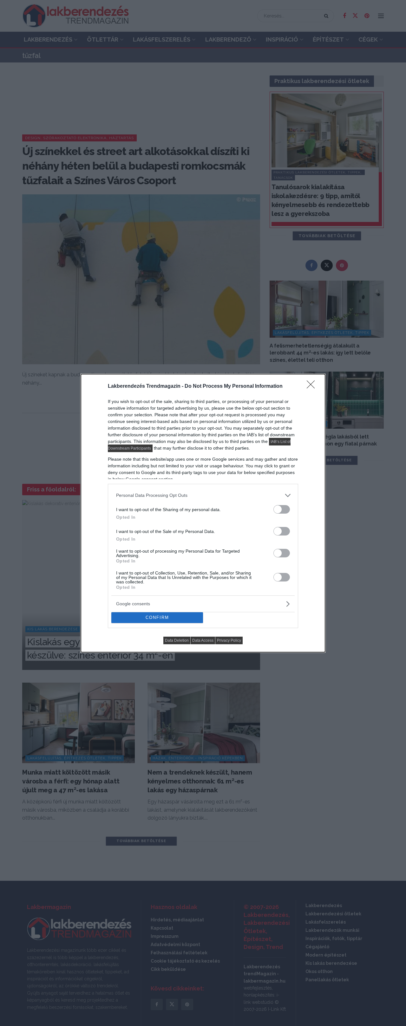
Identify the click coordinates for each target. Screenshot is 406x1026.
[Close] (313, 386)
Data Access (202, 640)
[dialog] (203, 513)
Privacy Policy (229, 640)
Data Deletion (177, 640)
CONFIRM (157, 617)
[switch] (281, 509)
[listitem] (203, 495)
